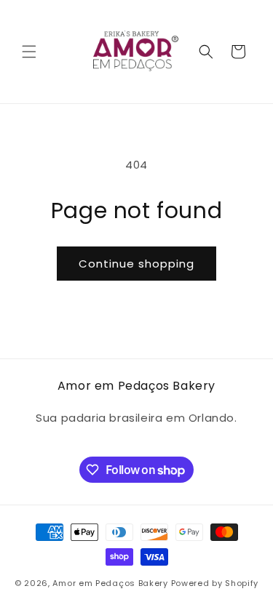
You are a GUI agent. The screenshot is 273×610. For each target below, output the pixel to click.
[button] (29, 52)
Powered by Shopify (215, 583)
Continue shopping (136, 263)
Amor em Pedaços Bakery (109, 583)
